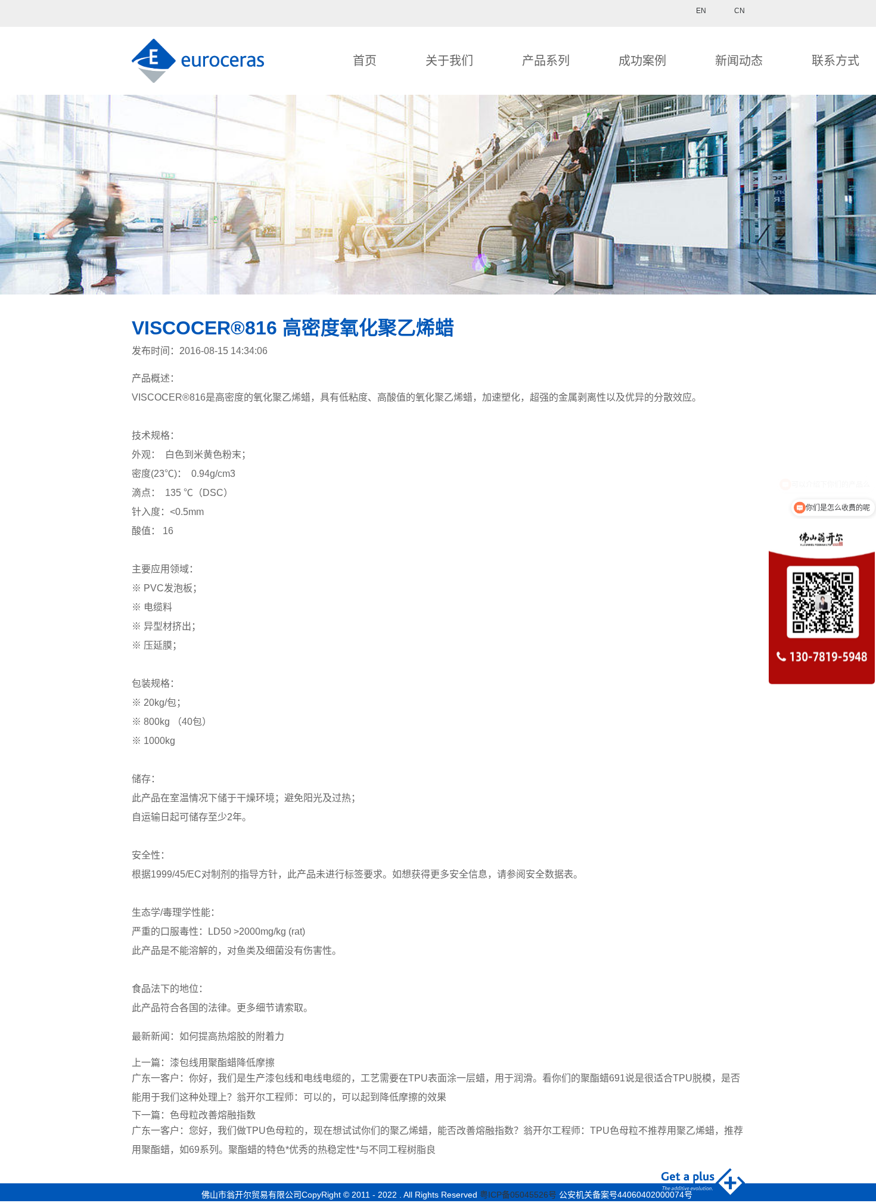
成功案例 (642, 60)
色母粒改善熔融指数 (213, 1115)
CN (739, 11)
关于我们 (449, 60)
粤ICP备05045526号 (518, 1194)
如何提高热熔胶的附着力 (231, 1036)
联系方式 (835, 60)
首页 (365, 60)
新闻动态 (739, 60)
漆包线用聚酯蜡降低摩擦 (222, 1063)
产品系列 (546, 60)
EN (701, 11)
